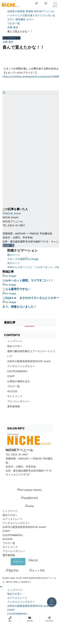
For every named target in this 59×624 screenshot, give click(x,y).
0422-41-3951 (19, 454)
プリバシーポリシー (18, 401)
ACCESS (12, 391)
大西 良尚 (8, 41)
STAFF (11, 376)
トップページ (14, 341)
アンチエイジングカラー (21, 366)
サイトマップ (14, 396)
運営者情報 (13, 406)
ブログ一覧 (13, 386)
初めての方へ (14, 346)
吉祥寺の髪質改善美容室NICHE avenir (29, 361)
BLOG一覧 (8, 245)
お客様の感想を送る (18, 381)
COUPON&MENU (17, 371)
